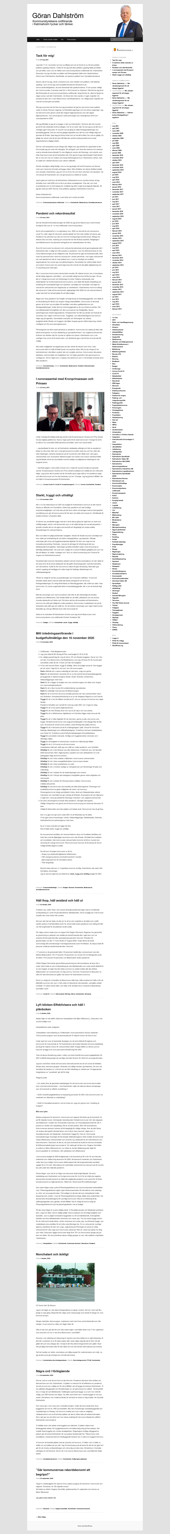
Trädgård (115, 608)
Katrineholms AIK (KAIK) (121, 461)
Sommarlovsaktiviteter (120, 578)
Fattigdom (116, 393)
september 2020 (118, 138)
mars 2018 (116, 182)
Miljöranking (116, 515)
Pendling (115, 537)
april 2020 (115, 145)
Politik (114, 539)
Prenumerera (71, 39)
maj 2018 (115, 177)
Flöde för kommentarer (120, 643)
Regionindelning (118, 554)
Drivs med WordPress (85, 1526)
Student (115, 593)
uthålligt (75, 622)
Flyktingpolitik (117, 403)
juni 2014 (115, 270)
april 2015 (115, 250)
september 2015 (118, 240)
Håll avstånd (60, 994)
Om (62, 39)
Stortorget (115, 591)
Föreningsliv (116, 408)
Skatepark (115, 566)
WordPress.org (117, 645)
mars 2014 (116, 277)
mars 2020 (116, 148)
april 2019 (115, 162)
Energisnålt (116, 388)
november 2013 (117, 287)
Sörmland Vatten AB (119, 581)
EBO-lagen (116, 383)
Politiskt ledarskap (119, 542)
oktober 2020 (116, 136)
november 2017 (117, 192)
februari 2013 (117, 309)
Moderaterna (83, 202)
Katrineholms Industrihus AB (122, 469)
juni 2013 (115, 299)
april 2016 (115, 228)
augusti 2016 (116, 219)
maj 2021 (115, 126)
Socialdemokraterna (95, 202)
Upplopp (115, 617)
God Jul (115, 420)
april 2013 (115, 304)
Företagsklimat (117, 410)
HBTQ (114, 425)
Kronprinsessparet (68, 484)
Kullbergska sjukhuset (79, 1459)
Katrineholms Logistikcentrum (123, 471)
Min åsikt (115, 517)
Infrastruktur (116, 432)
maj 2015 (115, 248)
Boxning (115, 359)
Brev (114, 364)
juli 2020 (115, 140)
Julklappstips (117, 451)
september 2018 (118, 170)
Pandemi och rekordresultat (55, 213)
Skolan (114, 569)
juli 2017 (115, 197)
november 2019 (117, 158)
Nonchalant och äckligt (52, 1254)
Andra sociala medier (50, 39)
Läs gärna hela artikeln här (46, 1497)
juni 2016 (115, 223)
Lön (113, 510)
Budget (45, 622)
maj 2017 (115, 201)
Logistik (115, 505)
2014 (114, 320)
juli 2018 (115, 175)
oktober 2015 (116, 238)
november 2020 (117, 133)
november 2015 (117, 236)
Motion (114, 522)
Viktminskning (117, 625)
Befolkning (116, 349)
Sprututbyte (116, 583)
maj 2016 (115, 226)
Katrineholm (75, 202)
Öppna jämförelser (119, 530)
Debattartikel (116, 376)
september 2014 (118, 265)
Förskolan (115, 412)
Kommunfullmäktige (50, 887)
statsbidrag (116, 588)
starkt (65, 622)
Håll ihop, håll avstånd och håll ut (59, 900)
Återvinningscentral (79, 1360)
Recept (114, 549)
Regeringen (116, 551)
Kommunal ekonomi (73, 1243)
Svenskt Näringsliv (119, 595)
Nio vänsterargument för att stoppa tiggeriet (121, 85)
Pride (114, 547)
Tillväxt (114, 605)
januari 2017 (116, 209)
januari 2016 (116, 233)
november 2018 (117, 167)
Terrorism (115, 600)
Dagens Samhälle (61, 1509)
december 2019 (117, 155)
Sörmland (88, 994)
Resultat (115, 556)
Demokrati (116, 381)
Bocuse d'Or (116, 354)
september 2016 (118, 216)
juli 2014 (115, 267)
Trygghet (115, 612)
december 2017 (117, 189)
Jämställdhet (116, 447)
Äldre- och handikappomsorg (122, 322)
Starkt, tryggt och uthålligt (54, 495)
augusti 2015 (116, 243)
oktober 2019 (116, 160)
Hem (38, 39)
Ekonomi (71, 887)
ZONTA (114, 630)
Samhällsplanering (119, 559)
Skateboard (116, 564)
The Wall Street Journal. (121, 603)
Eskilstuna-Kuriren (119, 391)
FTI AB (89, 1360)
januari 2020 (116, 153)
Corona (83, 484)
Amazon (115, 327)
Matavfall (115, 512)
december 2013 (117, 284)
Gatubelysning (117, 417)
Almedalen (116, 325)
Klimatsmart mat (118, 481)
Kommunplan (117, 486)
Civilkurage (116, 369)
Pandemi (81, 366)
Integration (116, 437)
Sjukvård (115, 561)
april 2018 (115, 180)
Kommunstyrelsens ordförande (53, 202)
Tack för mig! (45, 55)
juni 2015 (115, 245)
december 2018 (117, 165)
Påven (114, 534)
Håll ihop (67, 994)
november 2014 (117, 260)
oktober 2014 (116, 262)
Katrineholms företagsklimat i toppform (122, 114)
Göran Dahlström (118, 83)
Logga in (115, 638)
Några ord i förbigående (53, 1371)
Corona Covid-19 (48, 484)
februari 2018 (117, 184)
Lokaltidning (116, 508)
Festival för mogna (119, 395)
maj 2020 (115, 143)
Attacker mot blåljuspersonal (122, 342)
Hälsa (114, 422)
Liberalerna (85, 1243)
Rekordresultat (89, 366)
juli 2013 (115, 297)
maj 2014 (115, 272)
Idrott (114, 427)
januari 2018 (116, 187)
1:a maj (114, 317)
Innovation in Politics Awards (122, 434)
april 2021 (115, 128)
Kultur (114, 495)
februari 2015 (117, 255)
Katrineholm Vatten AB (120, 459)
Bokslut (115, 356)
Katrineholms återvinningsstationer (55, 1360)
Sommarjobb (117, 576)
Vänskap (115, 622)
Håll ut (73, 994)
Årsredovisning (48, 366)
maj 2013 (115, 301)
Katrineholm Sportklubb (121, 456)
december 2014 (117, 258)
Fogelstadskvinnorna (119, 405)
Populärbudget (117, 544)
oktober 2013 (116, 289)
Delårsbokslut (117, 378)
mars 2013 (116, 306)
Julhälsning (116, 449)
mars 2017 (116, 206)
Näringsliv (116, 525)
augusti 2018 (116, 172)
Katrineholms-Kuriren (120, 478)
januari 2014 (116, 282)
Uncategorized (117, 615)
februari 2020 (117, 150)
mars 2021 (116, 131)
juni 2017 (115, 199)
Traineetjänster (117, 610)
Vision (114, 627)
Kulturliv (115, 498)
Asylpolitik (116, 337)
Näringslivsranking (119, 527)
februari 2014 (117, 280)
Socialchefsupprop (119, 571)
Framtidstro (116, 415)
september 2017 (118, 194)
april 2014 (115, 275)
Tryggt (70, 622)
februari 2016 (117, 231)
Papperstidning (117, 532)
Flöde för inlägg (118, 641)
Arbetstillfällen (117, 332)
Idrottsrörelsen (117, 430)
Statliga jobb (116, 586)
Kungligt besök (117, 500)
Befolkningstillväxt (119, 351)
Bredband (115, 361)
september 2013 (118, 292)
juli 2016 (115, 221)
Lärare (114, 503)
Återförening (116, 339)
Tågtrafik (115, 598)
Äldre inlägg (41, 1517)
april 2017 (115, 204)
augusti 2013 (116, 294)
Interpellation (47, 1243)
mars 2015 (116, 253)
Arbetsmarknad (117, 330)
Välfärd (114, 620)
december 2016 (117, 211)
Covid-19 (58, 484)
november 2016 (117, 214)
